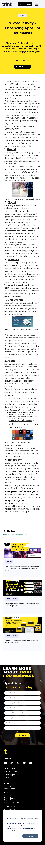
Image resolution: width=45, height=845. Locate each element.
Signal (12, 202)
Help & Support (9, 775)
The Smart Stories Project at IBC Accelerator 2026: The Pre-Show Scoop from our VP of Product (22, 569)
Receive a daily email (17, 412)
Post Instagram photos (18, 417)
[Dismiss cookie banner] (37, 814)
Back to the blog (22, 66)
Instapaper (14, 459)
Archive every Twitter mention (20, 421)
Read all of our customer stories (15, 535)
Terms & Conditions (11, 772)
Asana (11, 360)
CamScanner (16, 299)
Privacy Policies (9, 768)
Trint (6, 118)
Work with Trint (9, 788)
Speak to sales (25, 4)
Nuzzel (11, 149)
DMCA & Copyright (11, 778)
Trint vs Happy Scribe (12, 802)
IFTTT (11, 395)
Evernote (13, 259)
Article (22, 15)
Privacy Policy (11, 831)
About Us (7, 786)
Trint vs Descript (10, 798)
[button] (37, 4)
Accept (30, 836)
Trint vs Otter (9, 796)
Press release (12, 599)
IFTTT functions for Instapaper (19, 488)
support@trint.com (13, 506)
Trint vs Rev (8, 800)
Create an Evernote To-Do (19, 425)
